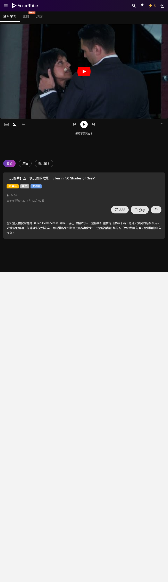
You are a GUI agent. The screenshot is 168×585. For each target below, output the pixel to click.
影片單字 (44, 163)
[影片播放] (84, 71)
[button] (6, 124)
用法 (25, 163)
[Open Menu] (5, 5)
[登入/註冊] (162, 5)
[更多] (161, 123)
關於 (9, 163)
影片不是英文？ (84, 133)
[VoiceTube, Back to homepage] (25, 5)
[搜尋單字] (134, 5)
